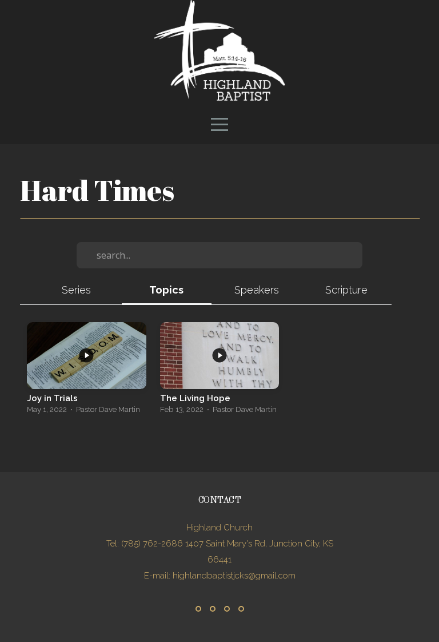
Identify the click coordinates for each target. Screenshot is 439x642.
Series (76, 290)
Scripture (346, 290)
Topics (166, 290)
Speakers (256, 290)
